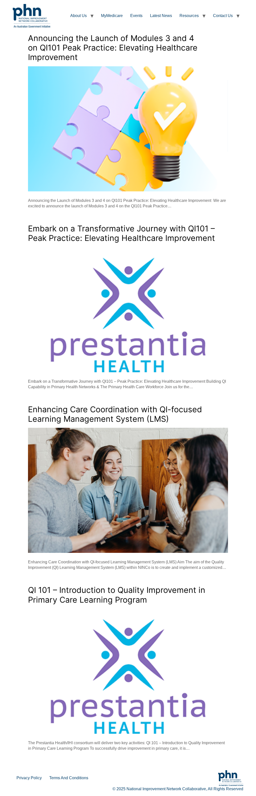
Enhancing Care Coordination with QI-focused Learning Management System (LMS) (115, 414)
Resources (189, 16)
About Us (78, 16)
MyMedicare (112, 16)
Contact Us (223, 16)
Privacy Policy (29, 778)
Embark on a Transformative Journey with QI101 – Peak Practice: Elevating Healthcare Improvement (121, 233)
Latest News (161, 16)
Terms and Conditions (68, 778)
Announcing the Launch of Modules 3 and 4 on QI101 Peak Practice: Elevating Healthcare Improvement (113, 47)
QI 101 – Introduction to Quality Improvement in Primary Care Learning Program (116, 594)
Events (136, 16)
